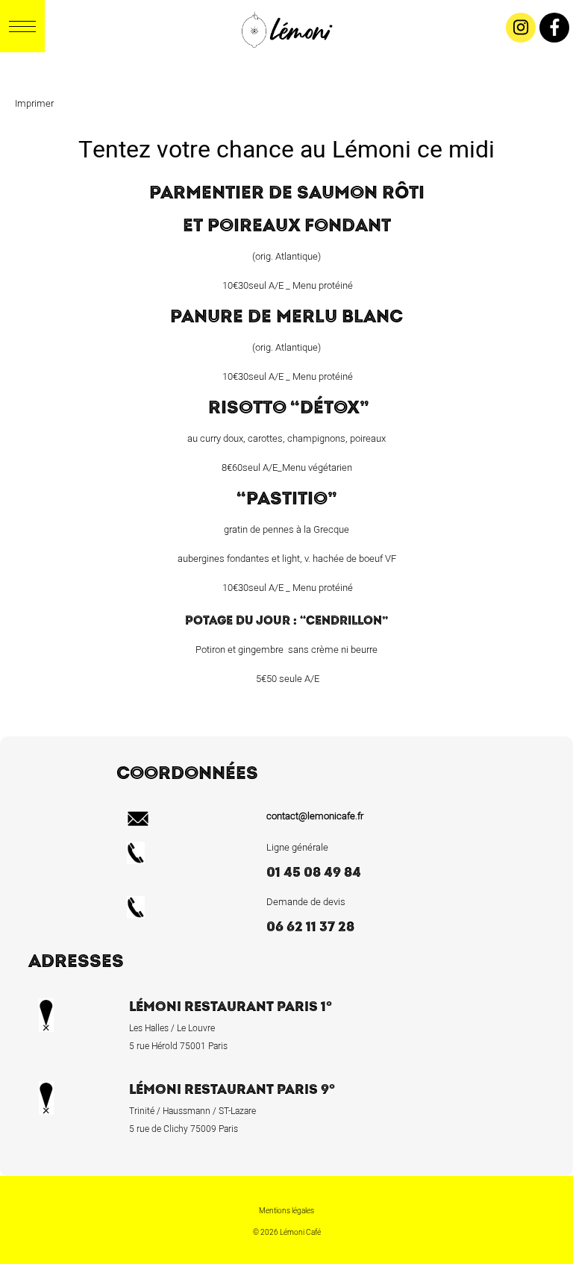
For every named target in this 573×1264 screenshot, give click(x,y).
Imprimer (34, 103)
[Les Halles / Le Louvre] (285, 63)
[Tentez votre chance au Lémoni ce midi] (307, 63)
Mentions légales (286, 1211)
